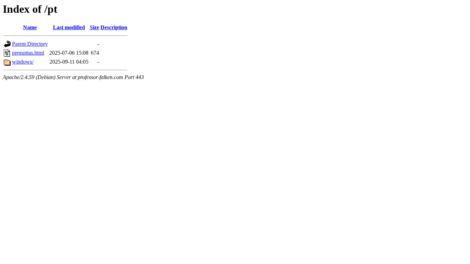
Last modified (69, 27)
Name (30, 27)
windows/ (22, 62)
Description (113, 27)
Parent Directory (30, 44)
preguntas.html (28, 53)
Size (94, 27)
